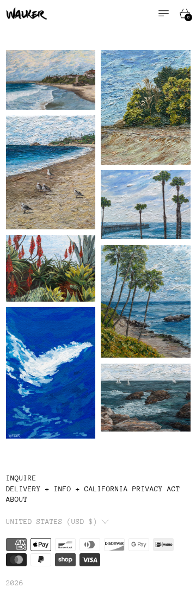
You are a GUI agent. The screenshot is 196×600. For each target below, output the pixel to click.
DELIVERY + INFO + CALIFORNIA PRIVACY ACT (93, 489)
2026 (14, 583)
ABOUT (17, 499)
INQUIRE (21, 478)
